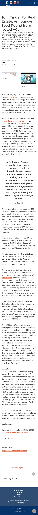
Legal (8, 509)
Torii (12, 97)
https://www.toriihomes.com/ (14, 451)
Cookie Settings (28, 509)
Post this (20, 203)
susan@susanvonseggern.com (15, 433)
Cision (21, 512)
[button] (9, 74)
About (19, 494)
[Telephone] (30, 3)
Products (19, 492)
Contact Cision (18, 490)
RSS (20, 509)
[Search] (35, 3)
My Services (18, 496)
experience (13, 121)
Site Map (14, 509)
